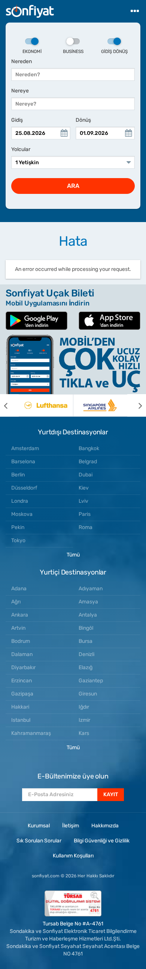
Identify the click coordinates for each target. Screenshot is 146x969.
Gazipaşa (22, 694)
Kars (84, 733)
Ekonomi (32, 51)
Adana (19, 588)
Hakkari (20, 707)
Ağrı (16, 602)
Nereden (21, 61)
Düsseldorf (24, 488)
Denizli (86, 654)
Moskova (22, 514)
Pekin (17, 527)
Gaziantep (91, 680)
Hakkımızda (105, 825)
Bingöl (86, 628)
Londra (19, 501)
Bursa (85, 641)
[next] (136, 405)
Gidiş (17, 120)
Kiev (84, 488)
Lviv (83, 501)
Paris (85, 514)
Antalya (88, 615)
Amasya (88, 602)
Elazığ (85, 667)
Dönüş (83, 120)
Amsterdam (25, 448)
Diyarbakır (23, 667)
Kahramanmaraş (31, 733)
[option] (46, 405)
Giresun (88, 694)
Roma (85, 527)
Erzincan (21, 680)
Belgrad (88, 461)
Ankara (19, 615)
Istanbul (20, 720)
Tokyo (18, 540)
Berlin (18, 475)
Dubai (85, 475)
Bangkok (89, 448)
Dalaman (22, 654)
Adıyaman (91, 588)
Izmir (84, 720)
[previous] (9, 405)
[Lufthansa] (46, 405)
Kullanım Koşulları (73, 856)
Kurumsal (39, 825)
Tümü (73, 555)
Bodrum (20, 641)
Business (73, 51)
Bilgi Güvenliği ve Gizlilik (102, 840)
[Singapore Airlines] (100, 405)
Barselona (23, 461)
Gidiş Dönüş (114, 51)
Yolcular (20, 149)
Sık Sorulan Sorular (38, 840)
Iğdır (84, 707)
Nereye (20, 91)
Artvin (18, 628)
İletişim (70, 825)
